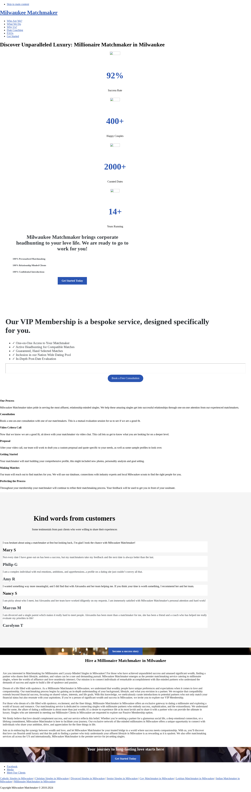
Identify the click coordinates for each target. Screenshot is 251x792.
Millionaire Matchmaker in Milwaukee (34, 781)
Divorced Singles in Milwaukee (88, 778)
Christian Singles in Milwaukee (52, 778)
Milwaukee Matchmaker (29, 12)
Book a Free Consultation (125, 378)
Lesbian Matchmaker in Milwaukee (195, 778)
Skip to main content (18, 4)
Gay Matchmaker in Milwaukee (157, 778)
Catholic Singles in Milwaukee (16, 778)
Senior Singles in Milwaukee (122, 778)
